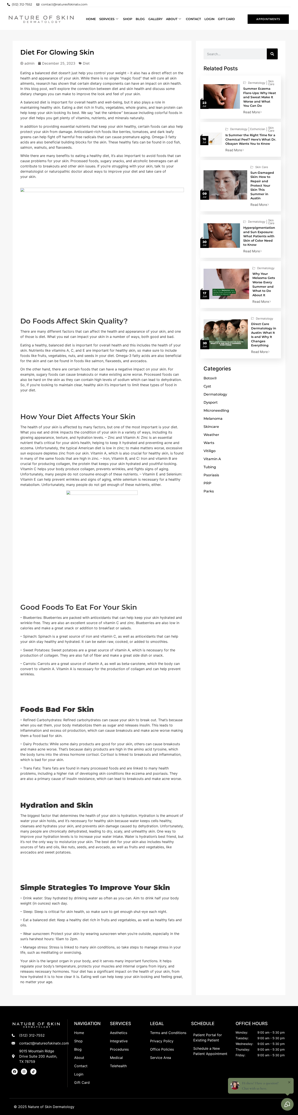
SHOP (127, 19)
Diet (86, 63)
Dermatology (256, 82)
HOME (91, 19)
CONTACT (193, 19)
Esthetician (257, 129)
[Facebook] (15, 1072)
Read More (251, 112)
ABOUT (171, 19)
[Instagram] (24, 1072)
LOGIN (209, 19)
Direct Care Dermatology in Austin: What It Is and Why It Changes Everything (263, 334)
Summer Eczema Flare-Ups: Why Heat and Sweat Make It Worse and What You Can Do (259, 97)
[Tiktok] (33, 1072)
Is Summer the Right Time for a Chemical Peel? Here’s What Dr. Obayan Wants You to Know (250, 139)
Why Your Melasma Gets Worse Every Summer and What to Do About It (263, 284)
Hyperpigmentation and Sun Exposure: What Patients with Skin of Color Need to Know (259, 236)
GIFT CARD (226, 19)
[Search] (272, 53)
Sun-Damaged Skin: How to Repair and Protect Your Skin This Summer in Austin (262, 185)
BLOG (140, 19)
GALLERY (155, 19)
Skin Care (271, 83)
